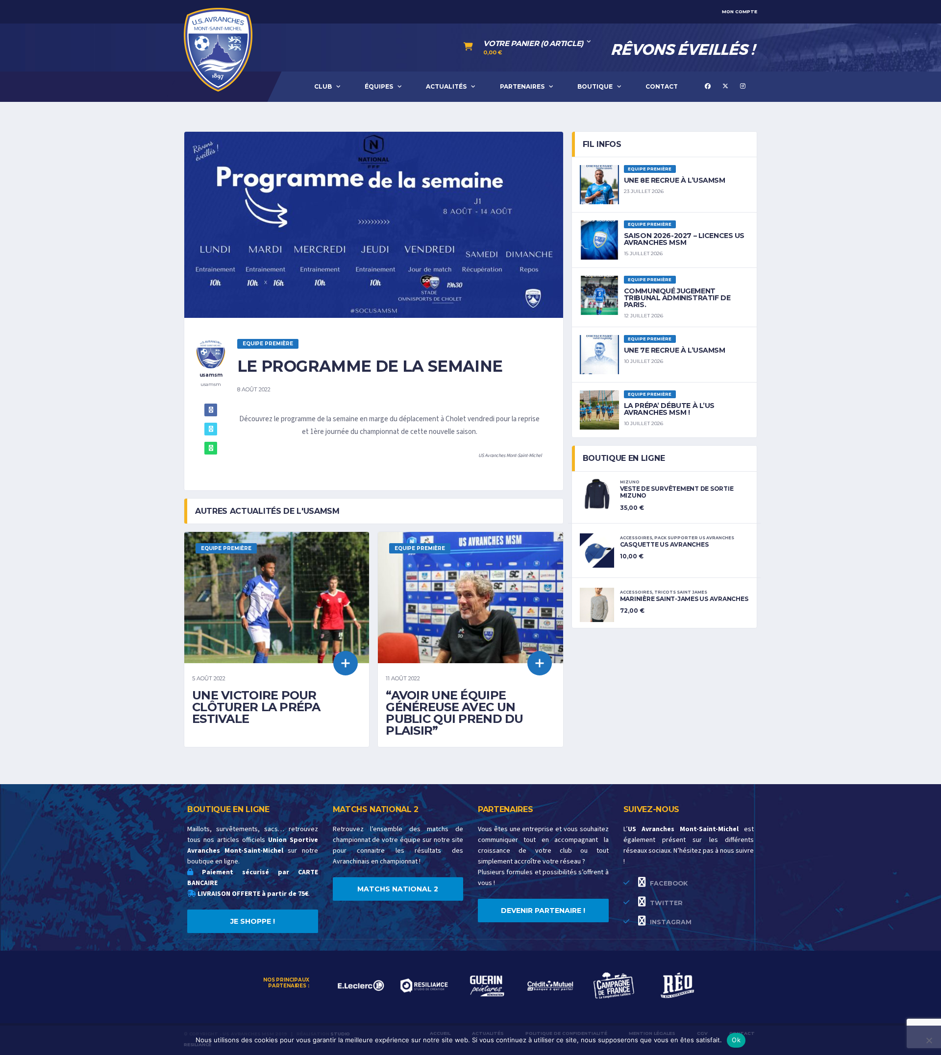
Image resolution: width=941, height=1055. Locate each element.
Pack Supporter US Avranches (694, 537)
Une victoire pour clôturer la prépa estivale (256, 707)
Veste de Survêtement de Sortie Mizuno (677, 492)
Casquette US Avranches (664, 544)
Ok (736, 1040)
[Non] (929, 1040)
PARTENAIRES (522, 86)
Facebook (668, 883)
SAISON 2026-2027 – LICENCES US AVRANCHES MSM (684, 239)
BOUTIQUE (595, 86)
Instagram (670, 922)
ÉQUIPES (379, 86)
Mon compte (739, 11)
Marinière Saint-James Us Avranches (684, 598)
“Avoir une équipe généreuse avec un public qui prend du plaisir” (454, 713)
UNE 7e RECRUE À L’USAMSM (674, 350)
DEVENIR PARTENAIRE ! (543, 910)
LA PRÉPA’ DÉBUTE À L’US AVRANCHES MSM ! (669, 409)
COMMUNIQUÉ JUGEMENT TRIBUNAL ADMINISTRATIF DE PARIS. (677, 298)
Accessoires (636, 537)
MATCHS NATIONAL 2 (397, 889)
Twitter (665, 903)
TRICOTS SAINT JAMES (680, 592)
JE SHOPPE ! (252, 921)
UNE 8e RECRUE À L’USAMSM (674, 180)
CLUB (323, 86)
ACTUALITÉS (446, 86)
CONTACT (661, 86)
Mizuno (630, 482)
